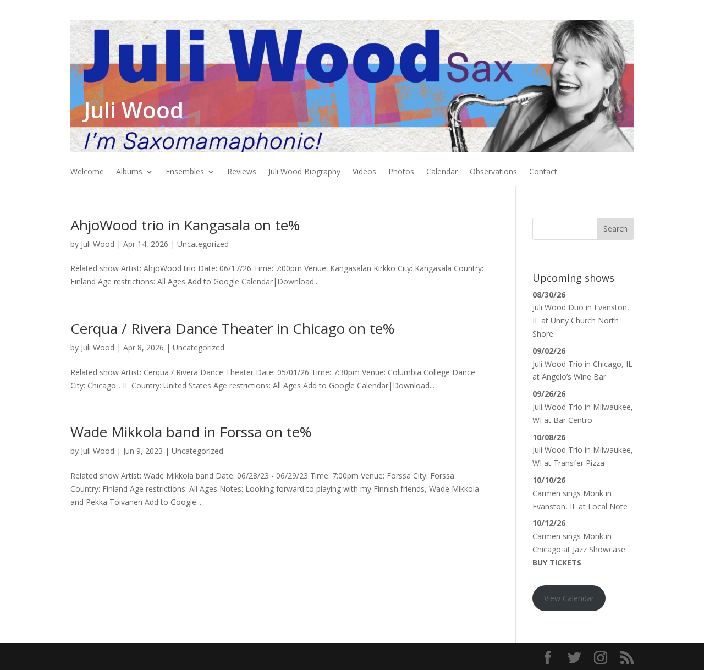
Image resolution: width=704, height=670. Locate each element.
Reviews (241, 172)
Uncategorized (203, 244)
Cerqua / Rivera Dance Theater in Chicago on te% (232, 328)
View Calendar (569, 598)
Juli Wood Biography (304, 172)
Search (615, 228)
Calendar (442, 172)
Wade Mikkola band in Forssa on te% (190, 432)
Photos (401, 172)
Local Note (608, 506)
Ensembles (185, 172)
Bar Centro (572, 420)
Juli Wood (97, 244)
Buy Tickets (556, 562)
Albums (129, 172)
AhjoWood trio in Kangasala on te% (185, 225)
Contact (543, 172)
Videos (364, 172)
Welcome (87, 172)
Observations (493, 172)
